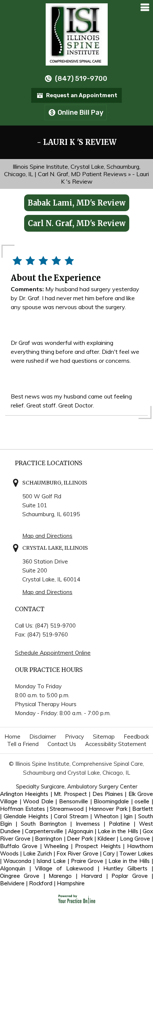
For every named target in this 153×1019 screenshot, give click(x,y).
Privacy (74, 736)
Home (12, 736)
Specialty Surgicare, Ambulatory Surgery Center (76, 786)
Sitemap (104, 736)
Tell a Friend (23, 743)
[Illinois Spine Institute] (77, 34)
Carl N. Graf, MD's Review (77, 223)
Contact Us (62, 743)
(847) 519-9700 (81, 78)
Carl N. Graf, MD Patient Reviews (82, 174)
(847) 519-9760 (47, 634)
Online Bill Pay (80, 112)
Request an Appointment (81, 95)
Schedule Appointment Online (53, 652)
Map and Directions (47, 535)
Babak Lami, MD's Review (77, 202)
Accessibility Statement (115, 743)
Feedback (136, 736)
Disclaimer (42, 736)
